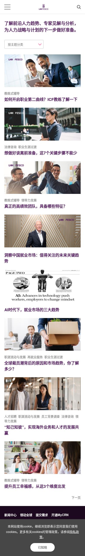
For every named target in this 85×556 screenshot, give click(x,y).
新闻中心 (10, 515)
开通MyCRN (59, 515)
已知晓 (42, 547)
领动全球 (26, 515)
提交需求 (42, 515)
